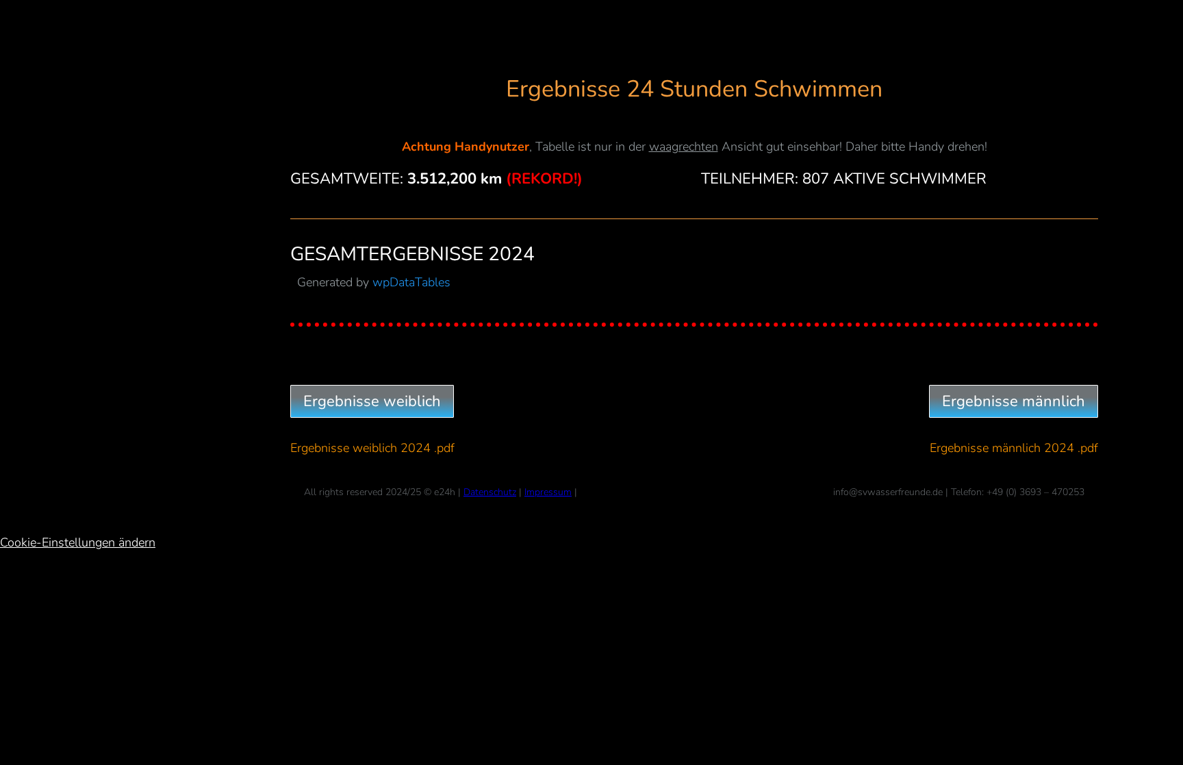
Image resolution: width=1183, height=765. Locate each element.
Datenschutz (489, 492)
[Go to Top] (1162, 744)
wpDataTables (411, 282)
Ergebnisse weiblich (372, 401)
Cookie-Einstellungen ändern (77, 542)
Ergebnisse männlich (1013, 401)
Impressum (548, 492)
